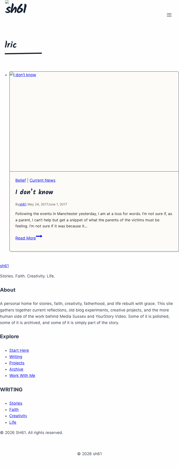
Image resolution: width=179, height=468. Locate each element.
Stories (15, 403)
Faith (14, 409)
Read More (28, 238)
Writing (15, 356)
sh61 (23, 204)
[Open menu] (169, 15)
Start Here (19, 350)
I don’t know (34, 192)
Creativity (18, 415)
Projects (16, 363)
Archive (16, 369)
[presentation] (94, 122)
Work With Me (22, 375)
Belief (20, 180)
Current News (42, 180)
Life (12, 422)
